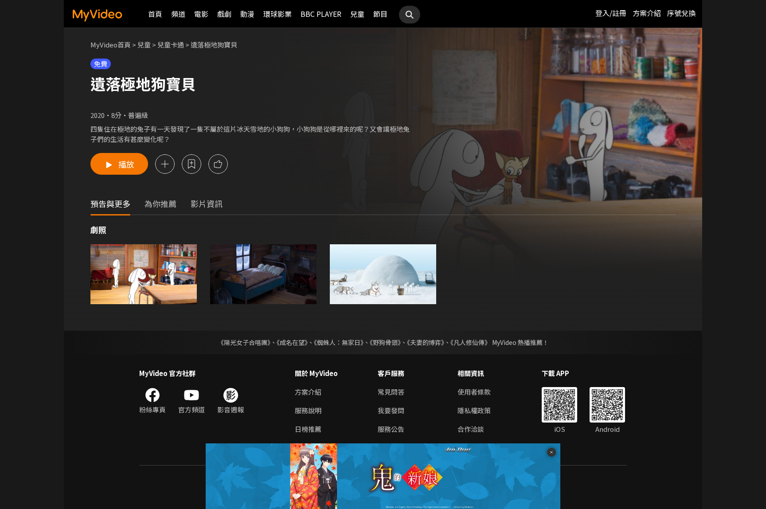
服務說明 (308, 410)
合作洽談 (470, 429)
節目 (380, 13)
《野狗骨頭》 (385, 342)
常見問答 (391, 391)
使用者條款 (474, 391)
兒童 (357, 13)
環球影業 (277, 13)
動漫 (247, 13)
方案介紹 (647, 13)
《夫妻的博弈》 (425, 342)
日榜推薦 (308, 429)
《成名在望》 (292, 342)
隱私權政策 (474, 410)
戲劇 (224, 13)
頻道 (178, 13)
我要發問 (391, 410)
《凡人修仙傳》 (470, 342)
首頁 (155, 13)
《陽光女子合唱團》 (244, 342)
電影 (201, 13)
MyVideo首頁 (110, 44)
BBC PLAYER (321, 13)
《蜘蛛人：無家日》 (338, 342)
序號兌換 (681, 13)
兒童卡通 (170, 44)
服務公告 (391, 429)
